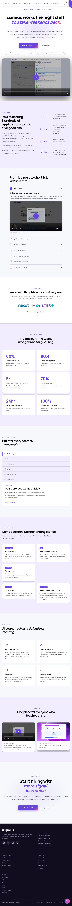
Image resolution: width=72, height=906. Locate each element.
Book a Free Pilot (7, 890)
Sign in (65, 3)
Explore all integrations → (36, 312)
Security (56, 902)
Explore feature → (16, 232)
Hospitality (41, 868)
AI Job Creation (42, 833)
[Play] (5, 94)
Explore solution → (10, 502)
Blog (3, 885)
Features (6, 3)
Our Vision (5, 877)
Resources (54, 3)
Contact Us (5, 893)
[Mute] (64, 94)
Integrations (38, 3)
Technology (41, 855)
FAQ (3, 887)
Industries (16, 3)
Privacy (38, 902)
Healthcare (41, 860)
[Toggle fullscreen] (67, 94)
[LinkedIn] (4, 843)
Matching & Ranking (44, 838)
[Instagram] (13, 843)
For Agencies (6, 860)
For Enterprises (6, 855)
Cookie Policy (49, 902)
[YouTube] (17, 843)
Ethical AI (61, 902)
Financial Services (43, 858)
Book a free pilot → (28, 45)
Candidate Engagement (45, 841)
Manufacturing (42, 865)
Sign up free (46, 46)
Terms (42, 902)
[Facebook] (8, 843)
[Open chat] (67, 901)
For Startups (6, 863)
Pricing (46, 3)
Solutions (27, 3)
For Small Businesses (8, 858)
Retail (39, 863)
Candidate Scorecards (44, 846)
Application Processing (44, 835)
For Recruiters (6, 865)
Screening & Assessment (45, 843)
